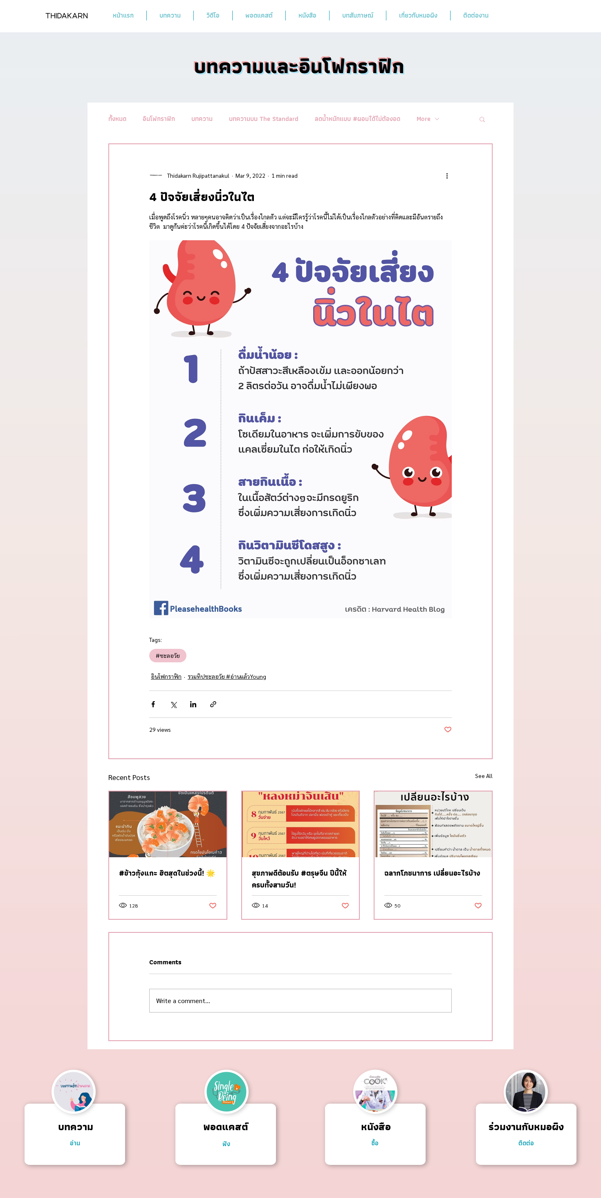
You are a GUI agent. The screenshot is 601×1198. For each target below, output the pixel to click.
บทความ (202, 119)
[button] (482, 119)
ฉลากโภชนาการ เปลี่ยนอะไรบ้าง (432, 873)
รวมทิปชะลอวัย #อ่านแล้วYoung (227, 676)
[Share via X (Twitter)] (173, 704)
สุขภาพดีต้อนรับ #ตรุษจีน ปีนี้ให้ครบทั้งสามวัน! (299, 879)
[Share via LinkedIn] (193, 704)
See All (484, 775)
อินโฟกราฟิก (159, 119)
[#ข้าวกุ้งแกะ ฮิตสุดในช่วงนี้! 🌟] (167, 824)
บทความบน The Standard (263, 119)
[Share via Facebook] (153, 704)
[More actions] (447, 175)
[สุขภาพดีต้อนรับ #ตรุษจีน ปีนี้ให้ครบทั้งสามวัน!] (300, 824)
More (424, 119)
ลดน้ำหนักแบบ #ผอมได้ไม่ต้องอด (357, 119)
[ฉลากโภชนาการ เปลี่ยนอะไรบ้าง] (433, 824)
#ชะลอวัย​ (168, 655)
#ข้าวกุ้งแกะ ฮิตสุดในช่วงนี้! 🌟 (167, 873)
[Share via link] (213, 704)
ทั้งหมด (117, 119)
